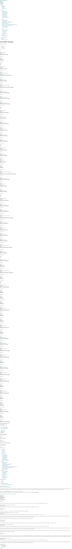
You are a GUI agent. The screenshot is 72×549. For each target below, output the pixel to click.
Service (2, 461)
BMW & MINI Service (5, 462)
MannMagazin (4, 31)
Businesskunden (4, 13)
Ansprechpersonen (5, 30)
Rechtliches (2, 480)
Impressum (2, 482)
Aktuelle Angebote (5, 16)
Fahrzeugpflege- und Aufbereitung (7, 21)
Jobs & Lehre (4, 32)
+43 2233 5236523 (5, 427)
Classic (3, 7)
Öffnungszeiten (4, 477)
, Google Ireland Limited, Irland (9, 512)
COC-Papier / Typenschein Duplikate (7, 25)
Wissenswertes (4, 8)
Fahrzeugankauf (4, 15)
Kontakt (3, 34)
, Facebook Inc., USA (5, 538)
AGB (1, 481)
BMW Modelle (4, 11)
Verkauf (2, 10)
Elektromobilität (4, 14)
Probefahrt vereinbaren (5, 17)
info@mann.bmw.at (5, 428)
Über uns (2, 28)
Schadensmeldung (4, 23)
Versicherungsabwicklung (5, 22)
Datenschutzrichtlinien (4, 483)
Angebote (3, 6)
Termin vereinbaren (5, 27)
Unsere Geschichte (5, 29)
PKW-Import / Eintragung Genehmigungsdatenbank (9, 24)
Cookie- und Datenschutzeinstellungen (6, 484)
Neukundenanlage (4, 26)
